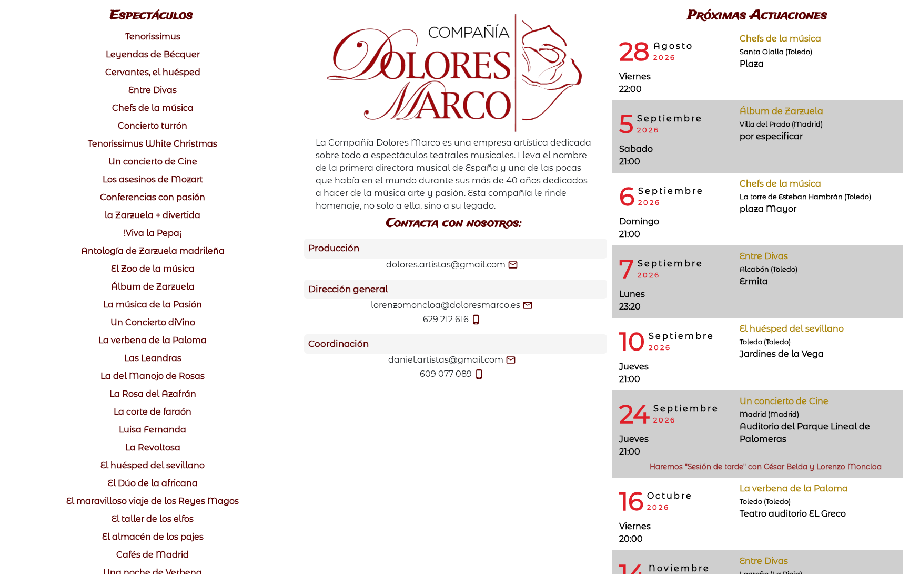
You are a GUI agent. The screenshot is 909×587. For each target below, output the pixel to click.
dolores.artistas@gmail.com (446, 265)
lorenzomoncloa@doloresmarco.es (445, 305)
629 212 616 (446, 319)
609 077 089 (446, 374)
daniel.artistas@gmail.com (445, 360)
